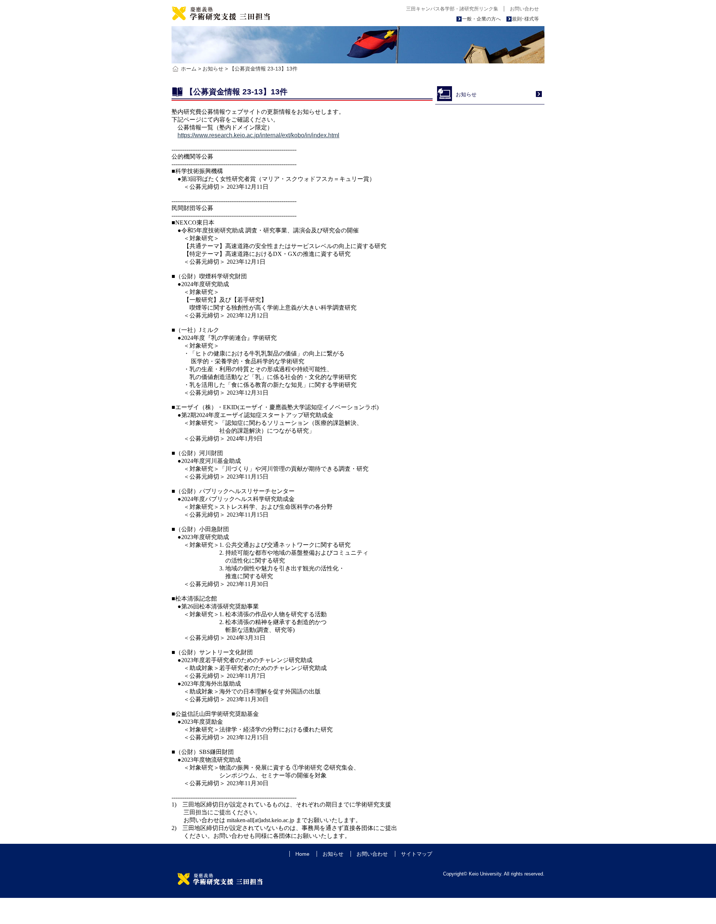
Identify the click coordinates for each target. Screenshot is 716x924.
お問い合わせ (524, 9)
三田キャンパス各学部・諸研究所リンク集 (452, 9)
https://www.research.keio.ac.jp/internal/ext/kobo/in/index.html (258, 135)
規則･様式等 (525, 19)
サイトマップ (416, 854)
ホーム (189, 69)
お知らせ (212, 69)
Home (302, 854)
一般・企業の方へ (481, 19)
